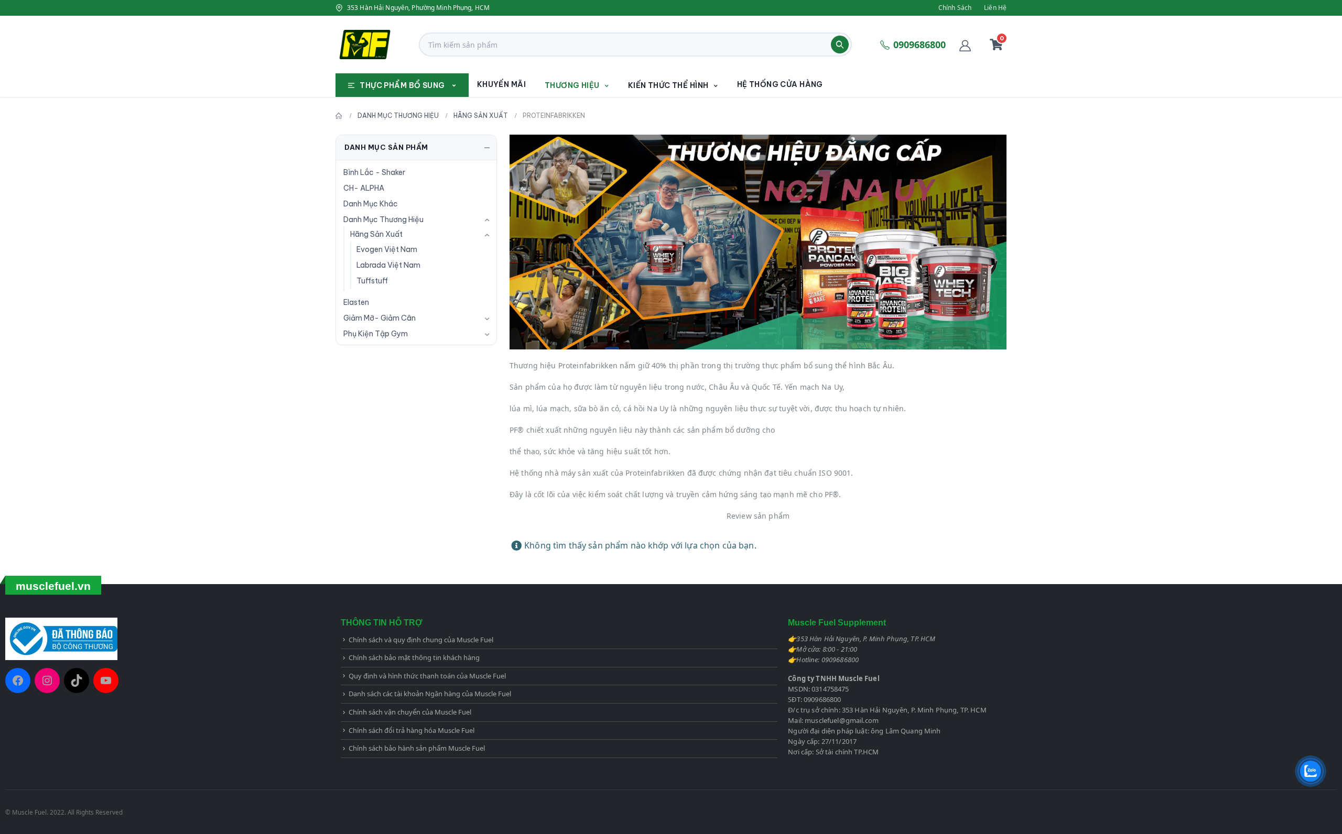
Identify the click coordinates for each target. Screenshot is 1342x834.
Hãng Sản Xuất (376, 234)
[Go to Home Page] (339, 115)
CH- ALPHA (363, 188)
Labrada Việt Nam (388, 265)
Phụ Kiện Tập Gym (375, 333)
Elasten (356, 302)
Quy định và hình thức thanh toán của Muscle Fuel (427, 676)
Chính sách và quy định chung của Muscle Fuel (421, 639)
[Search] (840, 44)
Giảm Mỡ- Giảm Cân (379, 318)
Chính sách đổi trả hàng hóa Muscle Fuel (411, 730)
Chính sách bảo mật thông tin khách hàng (414, 657)
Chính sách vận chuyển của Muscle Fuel (410, 712)
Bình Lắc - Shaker (374, 172)
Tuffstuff (372, 281)
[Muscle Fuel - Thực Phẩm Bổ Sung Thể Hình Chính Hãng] (365, 44)
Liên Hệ (995, 7)
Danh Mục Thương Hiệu (383, 219)
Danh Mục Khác (370, 203)
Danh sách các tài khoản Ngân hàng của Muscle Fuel (430, 693)
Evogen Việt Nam (386, 249)
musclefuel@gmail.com (842, 720)
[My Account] (965, 45)
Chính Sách (954, 7)
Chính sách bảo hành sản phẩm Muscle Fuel (417, 748)
